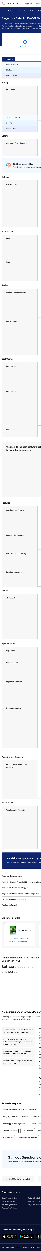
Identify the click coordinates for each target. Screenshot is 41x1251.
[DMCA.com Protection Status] (38, 1238)
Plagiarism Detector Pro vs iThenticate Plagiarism (19, 940)
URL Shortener (27, 1131)
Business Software (8, 11)
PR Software (8, 1138)
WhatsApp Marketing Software (15, 1124)
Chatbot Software (10, 1131)
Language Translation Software (15, 1116)
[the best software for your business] (10, 4)
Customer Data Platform (27, 1138)
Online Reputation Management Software (19, 1109)
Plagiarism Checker (23, 11)
